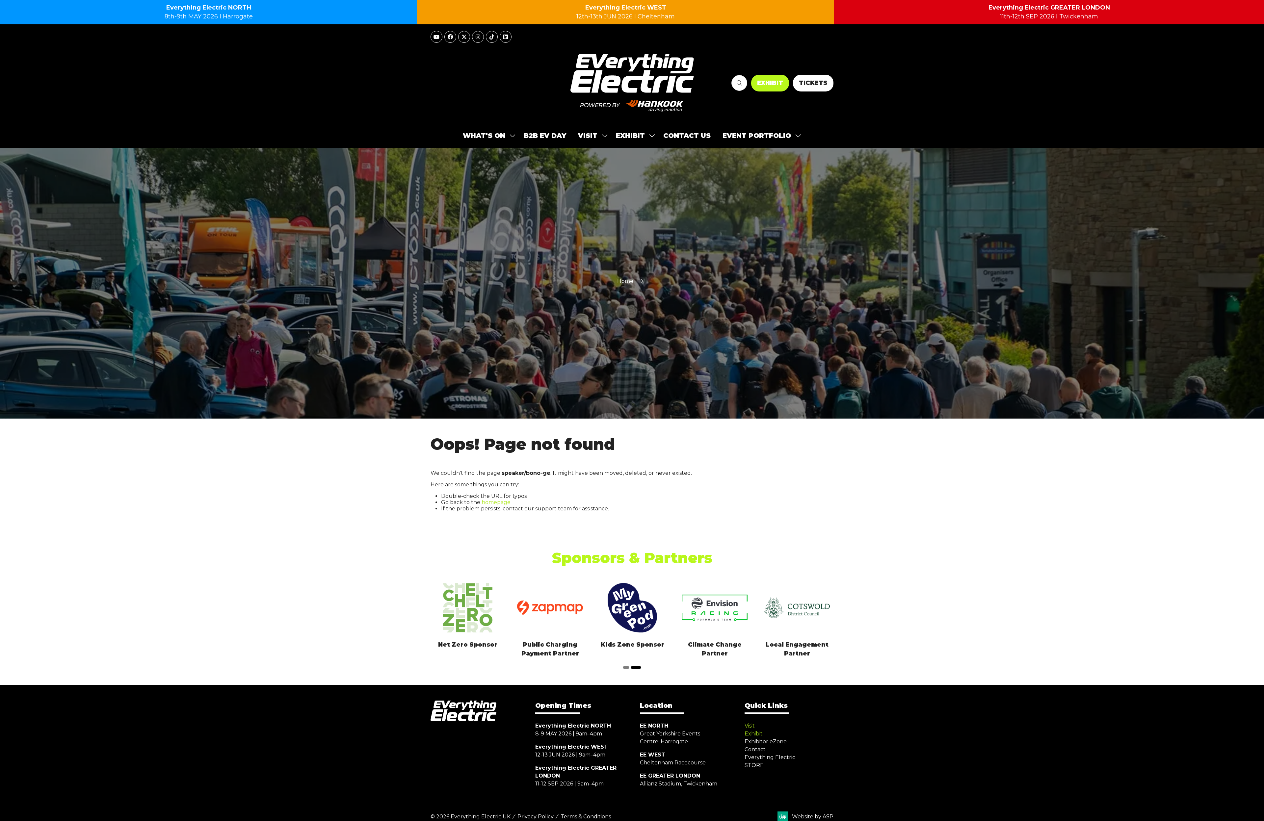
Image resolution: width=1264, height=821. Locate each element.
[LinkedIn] (506, 37)
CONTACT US (687, 136)
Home (625, 281)
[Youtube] (436, 37)
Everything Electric (770, 757)
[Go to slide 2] (638, 667)
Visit (750, 726)
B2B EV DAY (545, 136)
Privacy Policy (535, 816)
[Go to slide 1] (628, 667)
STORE (754, 765)
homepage (496, 502)
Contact (755, 749)
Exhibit (754, 734)
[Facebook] (450, 37)
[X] (464, 37)
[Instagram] (478, 37)
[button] (739, 83)
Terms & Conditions (586, 816)
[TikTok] (492, 37)
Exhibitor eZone (766, 741)
